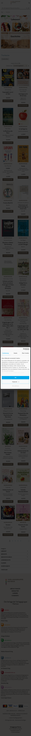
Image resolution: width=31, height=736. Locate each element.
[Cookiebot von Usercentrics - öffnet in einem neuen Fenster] (23, 349)
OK (15, 377)
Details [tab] (15, 353)
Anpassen (14, 381)
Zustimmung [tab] (5, 353)
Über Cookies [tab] (25, 353)
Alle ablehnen (15, 386)
